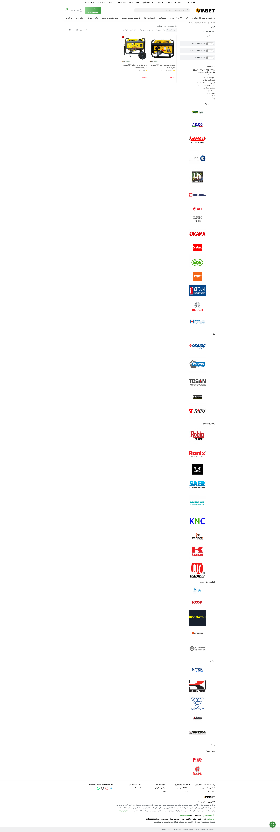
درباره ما (69, 18)
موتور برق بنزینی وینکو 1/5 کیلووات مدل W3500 (163, 66)
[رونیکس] (197, 454)
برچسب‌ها (207, 23)
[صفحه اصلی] (214, 23)
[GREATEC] (197, 219)
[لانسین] (197, 633)
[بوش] (197, 306)
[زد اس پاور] (197, 469)
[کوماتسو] (197, 618)
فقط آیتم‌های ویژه (199, 58)
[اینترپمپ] (197, 177)
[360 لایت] (197, 112)
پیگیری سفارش (92, 18)
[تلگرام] (111, 788)
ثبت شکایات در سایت (110, 18)
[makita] (197, 248)
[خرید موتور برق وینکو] (140, 796)
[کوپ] (197, 602)
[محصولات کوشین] (197, 686)
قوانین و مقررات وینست (131, 18)
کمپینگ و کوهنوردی (178, 18)
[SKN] (197, 262)
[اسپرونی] (197, 140)
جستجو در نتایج (208, 31)
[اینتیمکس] (197, 195)
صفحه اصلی (210, 66)
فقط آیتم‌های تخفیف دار (197, 51)
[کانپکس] (197, 536)
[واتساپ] (98, 788)
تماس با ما (79, 18)
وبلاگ (213, 98)
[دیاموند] (197, 397)
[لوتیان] (197, 649)
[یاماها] (197, 770)
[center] (188, 10)
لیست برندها (210, 104)
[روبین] (197, 436)
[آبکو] (197, 125)
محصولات (162, 18)
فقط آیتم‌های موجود (198, 44)
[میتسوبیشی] (197, 718)
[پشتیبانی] (102, 788)
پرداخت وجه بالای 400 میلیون (203, 18)
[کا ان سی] (197, 521)
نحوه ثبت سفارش (208, 80)
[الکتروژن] (197, 158)
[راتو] (197, 411)
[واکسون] (197, 733)
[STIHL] (197, 276)
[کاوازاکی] (197, 552)
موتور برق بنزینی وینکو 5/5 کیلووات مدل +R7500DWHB (135, 66)
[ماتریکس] (197, 670)
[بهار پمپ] (197, 322)
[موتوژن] (197, 704)
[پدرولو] (197, 346)
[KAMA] (197, 234)
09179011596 (184, 815)
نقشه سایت (210, 90)
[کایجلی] (197, 570)
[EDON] (197, 209)
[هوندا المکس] (197, 760)
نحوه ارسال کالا (149, 18)
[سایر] (197, 485)
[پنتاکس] (197, 365)
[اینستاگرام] (107, 788)
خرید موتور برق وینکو (195, 23)
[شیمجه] (197, 503)
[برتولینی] (197, 291)
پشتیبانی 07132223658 (93, 10)
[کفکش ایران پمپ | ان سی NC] (197, 591)
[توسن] (197, 383)
